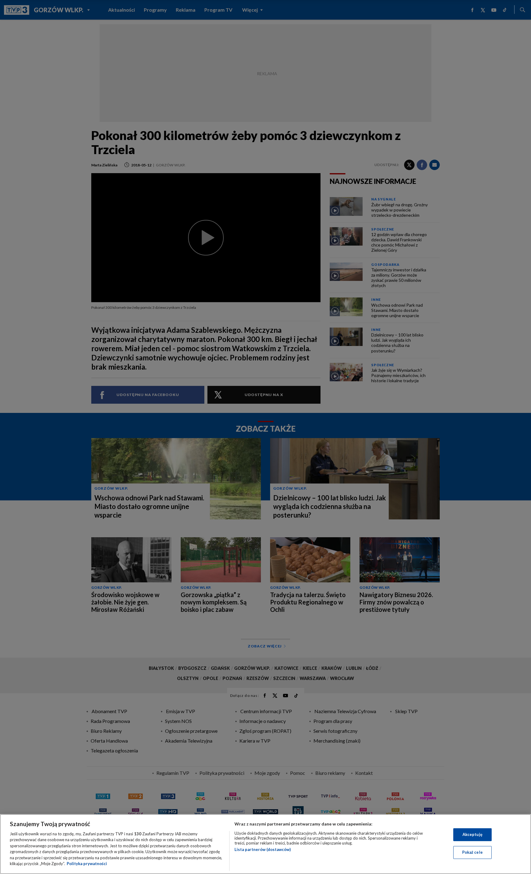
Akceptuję (472, 834)
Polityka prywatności (87, 863)
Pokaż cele (472, 852)
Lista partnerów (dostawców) (262, 849)
